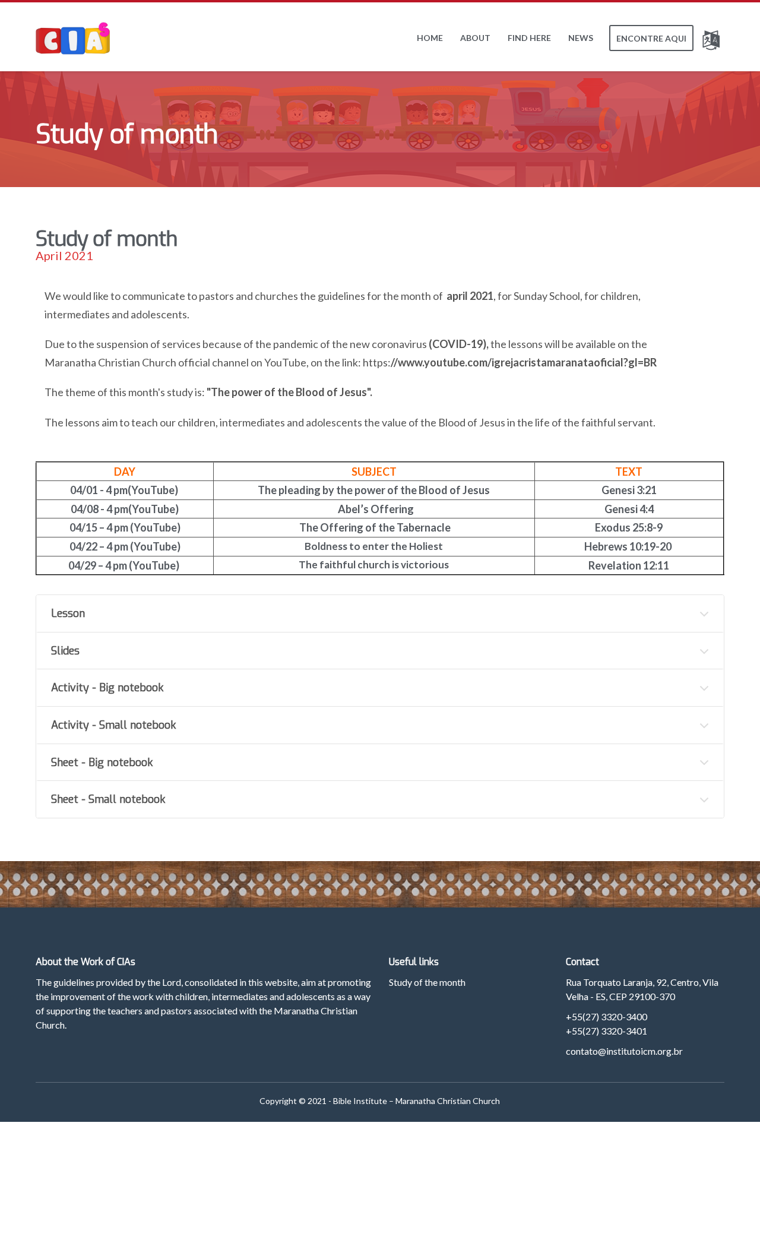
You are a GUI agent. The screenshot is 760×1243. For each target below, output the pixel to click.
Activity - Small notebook (113, 725)
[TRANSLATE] (713, 38)
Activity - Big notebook (107, 688)
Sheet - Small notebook (108, 799)
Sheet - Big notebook (102, 762)
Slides (65, 651)
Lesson (68, 613)
